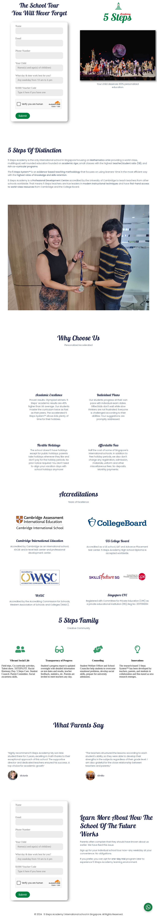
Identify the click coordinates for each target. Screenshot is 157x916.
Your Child (20, 63)
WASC (39, 595)
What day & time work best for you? (33, 75)
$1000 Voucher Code (25, 88)
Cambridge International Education (39, 541)
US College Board (117, 541)
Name (18, 26)
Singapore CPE (117, 595)
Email (18, 38)
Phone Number (22, 50)
